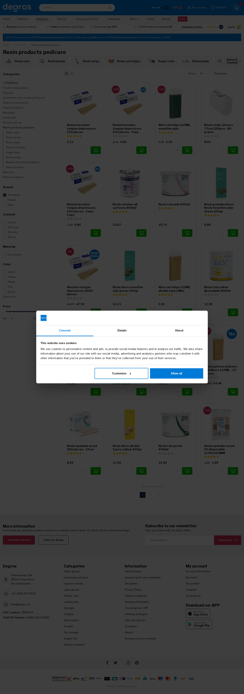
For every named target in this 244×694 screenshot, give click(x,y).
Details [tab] (122, 330)
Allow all (176, 373)
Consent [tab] (65, 330)
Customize (119, 373)
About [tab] (179, 330)
